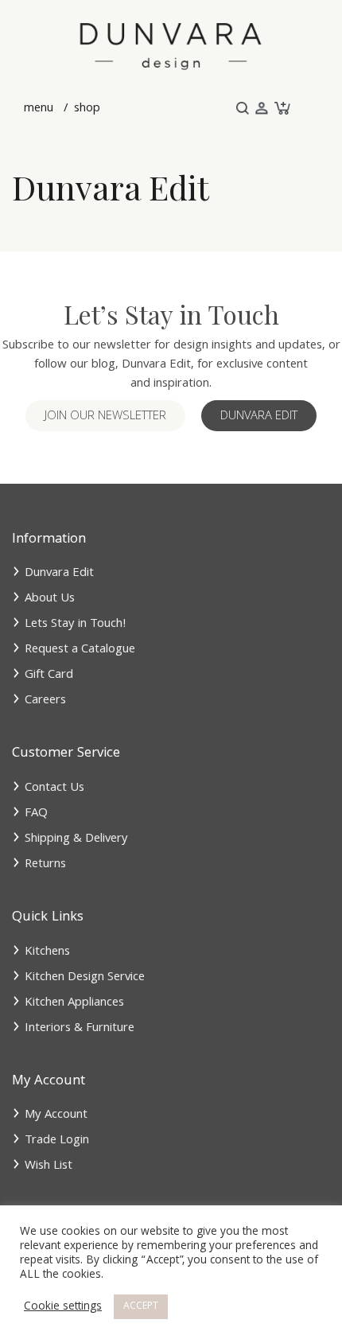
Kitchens (47, 952)
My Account (56, 1115)
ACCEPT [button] (140, 1306)
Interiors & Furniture (79, 1028)
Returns (45, 864)
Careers (45, 701)
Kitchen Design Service (85, 977)
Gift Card (49, 675)
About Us (50, 599)
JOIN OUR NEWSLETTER (105, 417)
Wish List (48, 1166)
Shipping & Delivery (76, 839)
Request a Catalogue (80, 650)
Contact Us (54, 788)
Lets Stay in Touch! (75, 624)
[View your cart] (280, 109)
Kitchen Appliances (74, 1003)
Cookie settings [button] (63, 1307)
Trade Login (57, 1141)
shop (85, 109)
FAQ (36, 814)
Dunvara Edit (258, 417)
